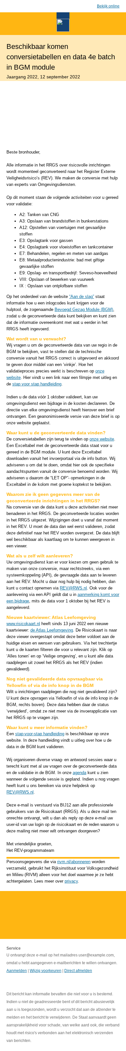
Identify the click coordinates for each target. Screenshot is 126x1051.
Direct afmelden (78, 970)
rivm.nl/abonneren (73, 861)
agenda (79, 772)
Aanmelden (16, 970)
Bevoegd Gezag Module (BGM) (84, 309)
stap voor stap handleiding (36, 384)
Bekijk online (108, 6)
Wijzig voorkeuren (45, 970)
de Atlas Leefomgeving (51, 630)
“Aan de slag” (81, 296)
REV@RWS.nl (73, 588)
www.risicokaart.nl (23, 623)
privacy (71, 881)
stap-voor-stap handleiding (39, 733)
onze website (101, 439)
